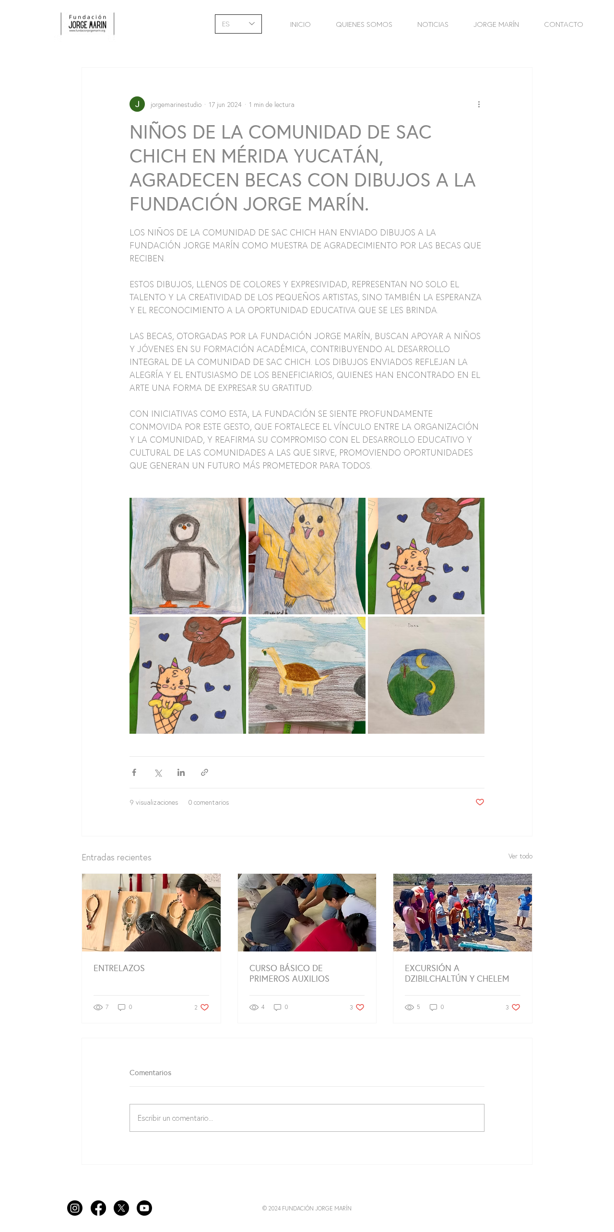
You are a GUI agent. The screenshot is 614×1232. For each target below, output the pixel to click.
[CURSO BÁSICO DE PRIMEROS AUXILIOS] (307, 912)
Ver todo (520, 855)
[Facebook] (98, 1208)
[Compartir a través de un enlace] (204, 772)
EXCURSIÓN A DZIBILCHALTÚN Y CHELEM (457, 973)
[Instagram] (75, 1208)
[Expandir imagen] (188, 556)
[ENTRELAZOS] (151, 912)
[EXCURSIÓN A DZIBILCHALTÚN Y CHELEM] (462, 912)
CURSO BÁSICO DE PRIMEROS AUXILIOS (289, 973)
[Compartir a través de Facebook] (134, 772)
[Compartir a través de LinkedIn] (181, 772)
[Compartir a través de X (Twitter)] (157, 772)
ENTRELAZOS (119, 968)
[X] (121, 1208)
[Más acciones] (478, 104)
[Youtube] (144, 1208)
